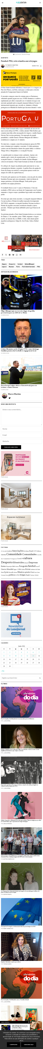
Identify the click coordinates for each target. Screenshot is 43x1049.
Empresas (33, 563)
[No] (41, 1040)
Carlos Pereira (7, 823)
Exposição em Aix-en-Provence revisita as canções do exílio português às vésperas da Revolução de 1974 (19, 785)
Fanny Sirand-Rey (8, 928)
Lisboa (23, 569)
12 (27, 656)
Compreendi (13, 1044)
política (12, 575)
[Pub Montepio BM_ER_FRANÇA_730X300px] (21, 78)
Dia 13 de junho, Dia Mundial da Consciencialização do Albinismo (17, 718)
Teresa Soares (7, 964)
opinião (27, 572)
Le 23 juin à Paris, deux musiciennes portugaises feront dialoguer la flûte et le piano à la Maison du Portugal (20, 892)
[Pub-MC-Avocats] (21, 243)
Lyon (6, 572)
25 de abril (4, 551)
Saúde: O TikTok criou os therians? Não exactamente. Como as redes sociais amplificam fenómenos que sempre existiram (20, 750)
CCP (34, 551)
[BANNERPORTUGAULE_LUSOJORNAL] (21, 119)
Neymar (11, 266)
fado (13, 566)
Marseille (10, 572)
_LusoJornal (7, 720)
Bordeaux (26, 551)
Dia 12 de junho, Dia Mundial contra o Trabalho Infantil (15, 999)
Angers (4, 264)
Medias (15, 572)
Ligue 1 (4, 266)
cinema (3, 555)
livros (27, 569)
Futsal (37, 566)
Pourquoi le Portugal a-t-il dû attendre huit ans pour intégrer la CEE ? (18, 926)
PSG (38, 266)
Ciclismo (38, 551)
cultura (27, 558)
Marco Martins (13, 65)
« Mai (2, 671)
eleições (26, 563)
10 (15, 656)
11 (21, 656)
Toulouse (32, 575)
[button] (40, 678)
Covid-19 (20, 559)
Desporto (4, 58)
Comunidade (14, 554)
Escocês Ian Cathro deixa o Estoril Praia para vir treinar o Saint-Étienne (19, 386)
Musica (20, 572)
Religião (23, 575)
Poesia (7, 575)
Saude (28, 575)
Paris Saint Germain (28, 266)
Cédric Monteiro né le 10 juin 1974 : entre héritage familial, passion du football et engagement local (20, 350)
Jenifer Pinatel (7, 894)
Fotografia (23, 566)
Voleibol (36, 575)
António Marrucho (8, 859)
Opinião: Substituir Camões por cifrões (11, 962)
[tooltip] (2, 254)
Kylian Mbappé (29, 264)
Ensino (3, 566)
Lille (19, 569)
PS (16, 575)
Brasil (31, 551)
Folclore (17, 566)
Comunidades (29, 554)
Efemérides (18, 563)
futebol (20, 264)
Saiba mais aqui (28, 1044)
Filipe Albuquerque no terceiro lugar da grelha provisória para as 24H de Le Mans (18, 312)
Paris (18, 266)
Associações (17, 551)
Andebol (9, 551)
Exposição (9, 566)
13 (33, 656)
